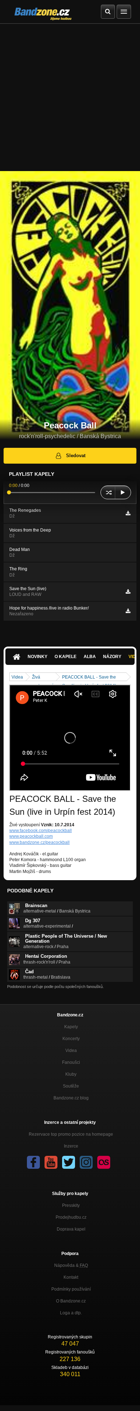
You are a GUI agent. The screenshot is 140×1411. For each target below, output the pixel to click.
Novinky (37, 656)
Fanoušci (71, 1062)
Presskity (71, 1205)
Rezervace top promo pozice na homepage (71, 1134)
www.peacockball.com (31, 836)
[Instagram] (86, 1162)
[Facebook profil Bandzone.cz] (33, 1162)
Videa (17, 677)
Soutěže (71, 1086)
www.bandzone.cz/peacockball (39, 842)
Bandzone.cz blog (71, 1097)
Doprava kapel (71, 1229)
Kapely (71, 1026)
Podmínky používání (71, 1289)
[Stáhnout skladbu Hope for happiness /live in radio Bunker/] (128, 610)
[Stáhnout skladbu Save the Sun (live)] (128, 591)
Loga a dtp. (71, 1312)
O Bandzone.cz (71, 1301)
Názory (112, 656)
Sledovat (75, 455)
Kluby (70, 1074)
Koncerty (71, 1038)
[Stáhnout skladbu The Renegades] (128, 513)
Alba (90, 656)
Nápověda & (71, 1265)
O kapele (65, 656)
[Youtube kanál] (51, 1162)
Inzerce (71, 1146)
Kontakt (71, 1277)
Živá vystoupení (42, 678)
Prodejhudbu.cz (71, 1217)
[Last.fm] (103, 1162)
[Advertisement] (70, 97)
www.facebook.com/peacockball (40, 830)
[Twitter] (68, 1162)
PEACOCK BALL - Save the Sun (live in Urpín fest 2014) (89, 678)
